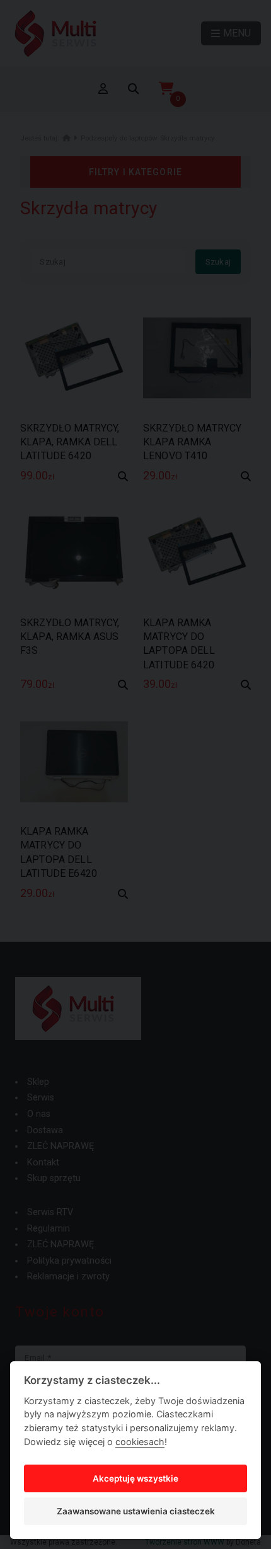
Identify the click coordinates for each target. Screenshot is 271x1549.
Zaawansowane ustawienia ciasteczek (136, 1511)
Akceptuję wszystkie (135, 1478)
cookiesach (139, 1441)
